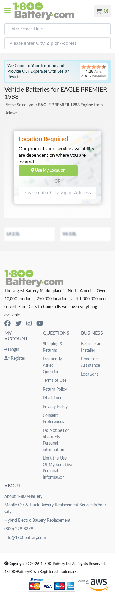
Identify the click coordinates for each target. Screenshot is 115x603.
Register (17, 358)
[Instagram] (29, 324)
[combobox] (57, 29)
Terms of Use (54, 380)
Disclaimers (53, 398)
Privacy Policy (55, 406)
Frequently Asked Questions (52, 365)
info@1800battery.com (25, 538)
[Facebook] (7, 324)
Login (14, 349)
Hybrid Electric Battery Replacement (37, 520)
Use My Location (49, 170)
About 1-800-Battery (23, 496)
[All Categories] (8, 11)
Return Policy (55, 389)
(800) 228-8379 (18, 529)
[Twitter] (18, 324)
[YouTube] (39, 324)
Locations (89, 374)
